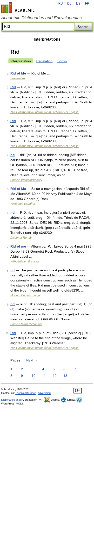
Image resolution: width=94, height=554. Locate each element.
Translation (44, 61)
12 (55, 376)
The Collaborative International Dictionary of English (44, 112)
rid (12, 155)
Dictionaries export (12, 399)
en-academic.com (18, 7)
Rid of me (18, 246)
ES (78, 3)
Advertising (44, 393)
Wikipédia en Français (25, 261)
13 (65, 376)
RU (60, 3)
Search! (83, 27)
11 (44, 376)
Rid (13, 87)
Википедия (17, 78)
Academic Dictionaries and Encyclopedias (41, 17)
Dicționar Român (21, 237)
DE (69, 3)
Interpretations (47, 39)
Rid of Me (18, 73)
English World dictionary (26, 180)
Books (62, 61)
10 (33, 376)
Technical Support (25, 393)
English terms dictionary (26, 324)
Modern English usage (25, 295)
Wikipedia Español (22, 203)
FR (87, 3)
